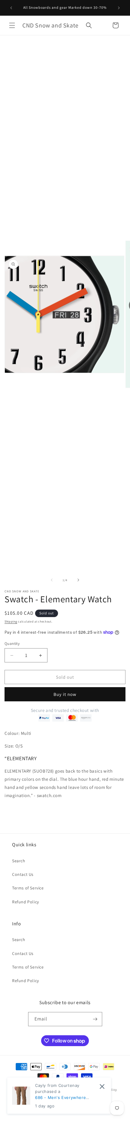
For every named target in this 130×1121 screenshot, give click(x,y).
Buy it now (65, 694)
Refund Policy (25, 902)
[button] (12, 25)
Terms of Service (28, 888)
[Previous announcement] (11, 7)
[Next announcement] (118, 7)
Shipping (11, 621)
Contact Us (23, 874)
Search (18, 860)
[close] (102, 1086)
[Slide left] (51, 580)
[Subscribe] (95, 1019)
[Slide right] (78, 580)
